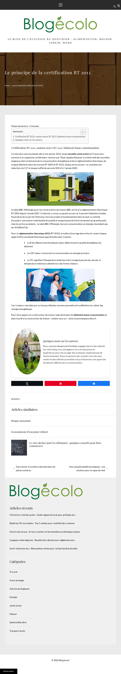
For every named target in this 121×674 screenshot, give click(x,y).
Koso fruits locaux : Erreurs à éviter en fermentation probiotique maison (45, 531)
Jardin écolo (16, 605)
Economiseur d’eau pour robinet (29, 431)
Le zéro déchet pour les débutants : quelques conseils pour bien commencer (65, 444)
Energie (13, 597)
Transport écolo (17, 630)
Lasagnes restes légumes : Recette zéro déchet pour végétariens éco (42, 540)
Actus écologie (17, 580)
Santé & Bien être (18, 622)
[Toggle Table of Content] (81, 132)
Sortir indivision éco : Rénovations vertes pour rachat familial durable (43, 548)
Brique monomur (21, 420)
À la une (13, 571)
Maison (16, 399)
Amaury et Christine (67, 346)
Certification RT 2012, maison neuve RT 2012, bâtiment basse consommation (50, 136)
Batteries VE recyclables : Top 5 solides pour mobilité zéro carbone (42, 523)
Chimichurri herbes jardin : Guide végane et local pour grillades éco (42, 514)
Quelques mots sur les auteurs (28, 140)
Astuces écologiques (19, 588)
